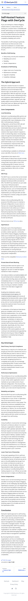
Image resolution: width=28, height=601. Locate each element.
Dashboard (15, 581)
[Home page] (2, 7)
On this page (5, 13)
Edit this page (7, 560)
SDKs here (21, 153)
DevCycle (6, 581)
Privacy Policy (14, 584)
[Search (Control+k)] (25, 2)
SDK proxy (16, 221)
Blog (22, 581)
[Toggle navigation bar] (2, 2)
